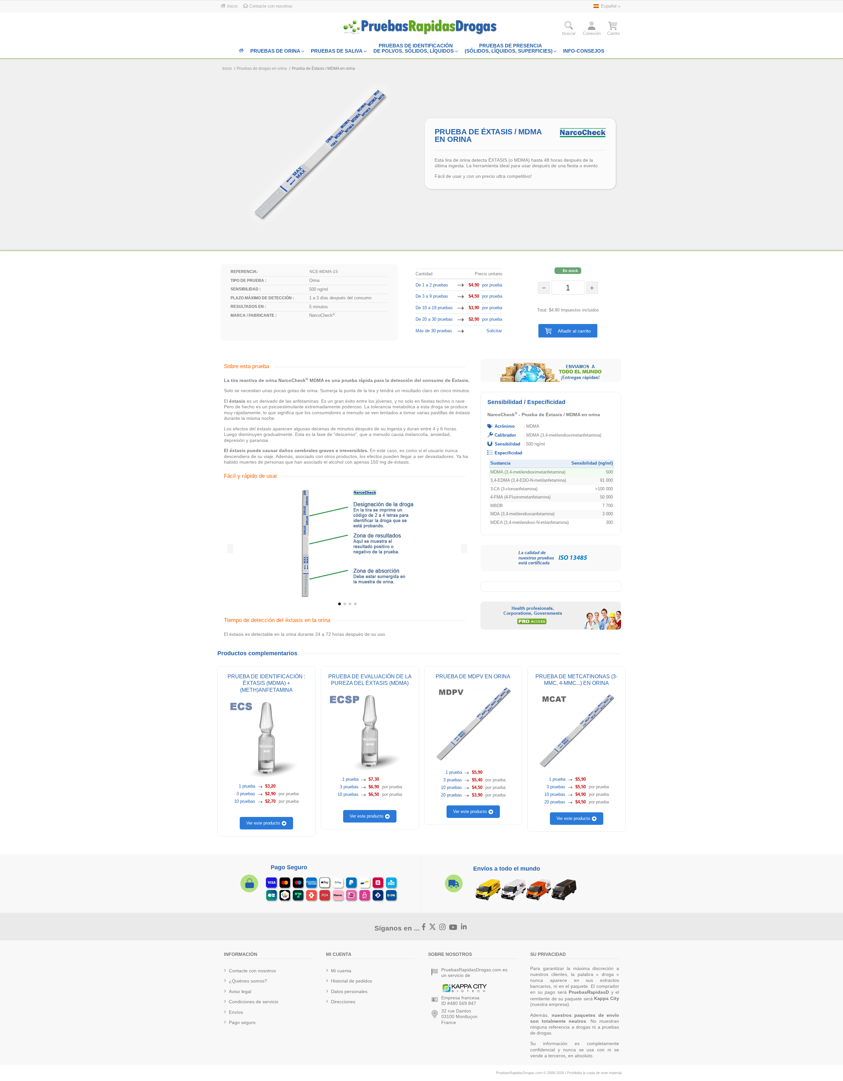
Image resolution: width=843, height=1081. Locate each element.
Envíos (236, 1012)
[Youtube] (453, 927)
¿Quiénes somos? (248, 981)
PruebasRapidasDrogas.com (519, 1073)
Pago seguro (242, 1022)
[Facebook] (424, 927)
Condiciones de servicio (253, 1001)
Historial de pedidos (351, 981)
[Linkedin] (464, 927)
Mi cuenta (341, 970)
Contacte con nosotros (252, 970)
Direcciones (343, 1001)
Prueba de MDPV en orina (473, 676)
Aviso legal (240, 991)
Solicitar (494, 330)
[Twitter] (433, 927)
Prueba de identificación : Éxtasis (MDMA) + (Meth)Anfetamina (266, 683)
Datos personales (349, 991)
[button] (567, 331)
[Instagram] (443, 927)
